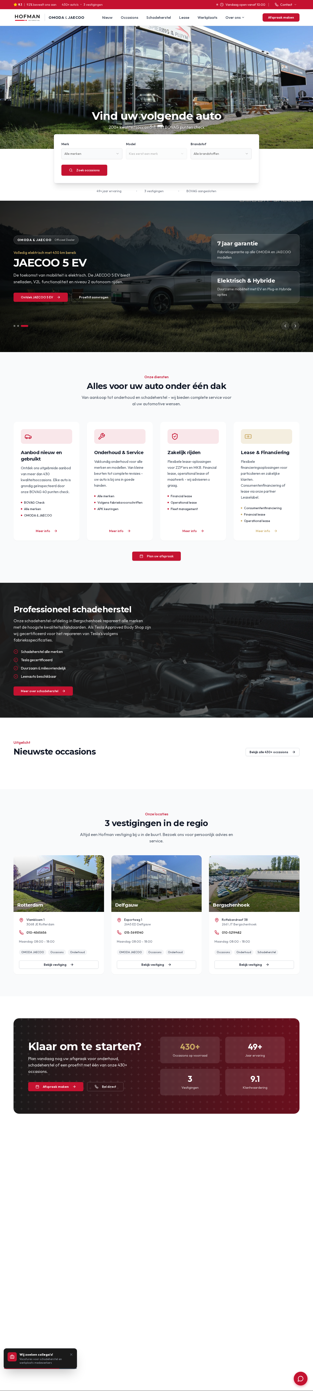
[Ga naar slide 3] (24, 326)
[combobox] (91, 153)
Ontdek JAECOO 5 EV (37, 297)
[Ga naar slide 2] (18, 326)
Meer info (43, 531)
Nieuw (107, 17)
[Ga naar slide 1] (14, 326)
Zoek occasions (88, 170)
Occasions (129, 17)
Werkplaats (207, 17)
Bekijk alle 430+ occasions (269, 752)
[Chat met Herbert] (301, 1378)
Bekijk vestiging (55, 965)
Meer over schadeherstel (39, 691)
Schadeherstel (158, 17)
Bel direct (109, 1087)
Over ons (233, 17)
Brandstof (198, 144)
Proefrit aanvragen (93, 297)
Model (130, 144)
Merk (65, 144)
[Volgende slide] (295, 326)
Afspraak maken (281, 17)
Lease (184, 17)
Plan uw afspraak (160, 556)
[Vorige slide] (285, 326)
